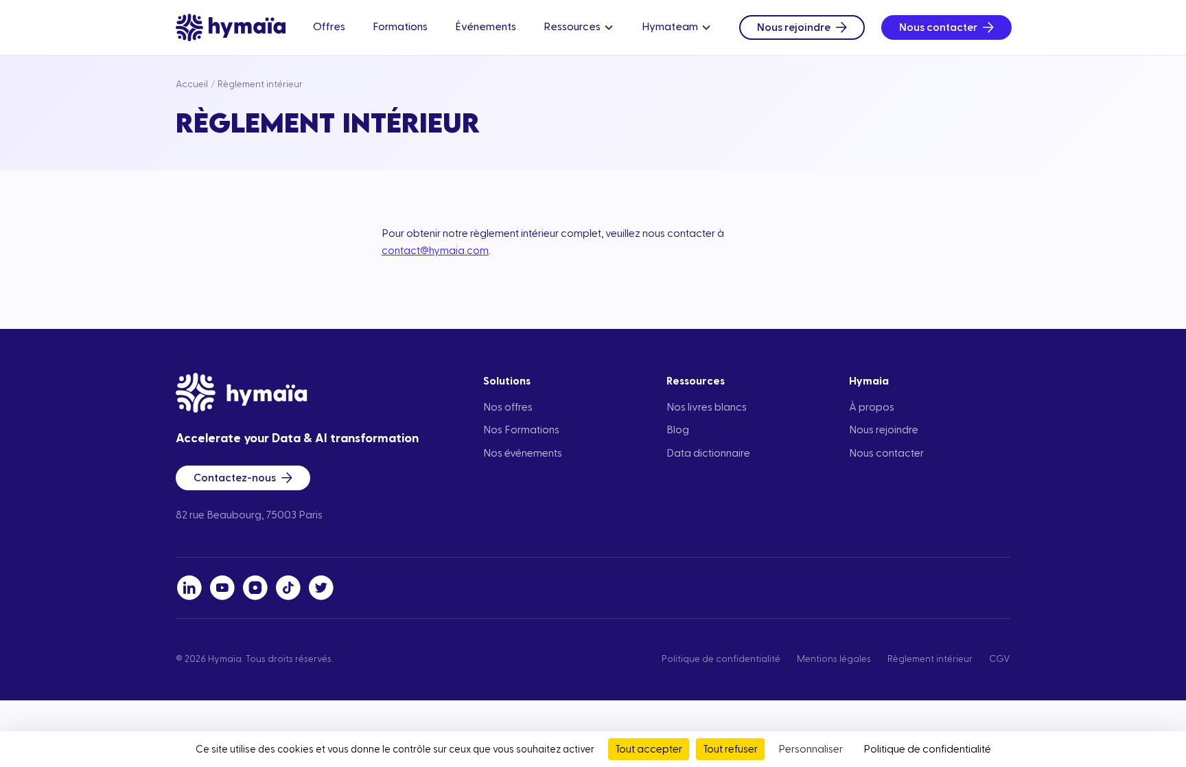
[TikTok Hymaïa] (288, 588)
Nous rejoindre (793, 27)
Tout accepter (648, 749)
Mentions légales (834, 659)
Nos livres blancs (706, 407)
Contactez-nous (235, 477)
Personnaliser (810, 749)
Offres (329, 26)
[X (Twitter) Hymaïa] (321, 588)
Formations (400, 26)
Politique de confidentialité (721, 659)
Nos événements (522, 453)
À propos (871, 407)
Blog (677, 429)
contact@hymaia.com (435, 250)
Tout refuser (730, 749)
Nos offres (508, 407)
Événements (485, 26)
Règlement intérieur (930, 659)
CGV (999, 659)
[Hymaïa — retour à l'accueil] (231, 27)
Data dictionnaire (708, 453)
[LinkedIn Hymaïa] (189, 588)
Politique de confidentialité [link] (927, 749)
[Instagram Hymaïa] (255, 588)
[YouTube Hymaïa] (222, 588)
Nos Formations (521, 429)
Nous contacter (938, 27)
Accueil (192, 84)
